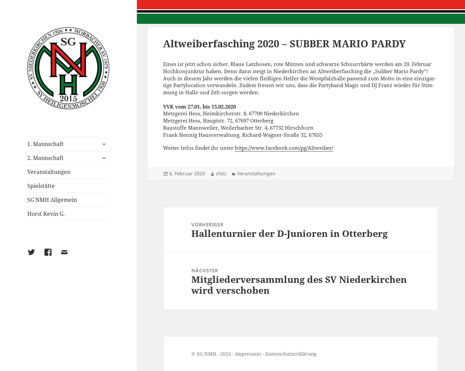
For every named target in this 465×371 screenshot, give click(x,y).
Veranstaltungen (48, 172)
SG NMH (206, 354)
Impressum (248, 354)
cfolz (221, 173)
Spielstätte (41, 186)
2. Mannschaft (45, 158)
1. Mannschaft (45, 144)
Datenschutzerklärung (291, 354)
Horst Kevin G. (46, 213)
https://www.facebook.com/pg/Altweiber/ (284, 147)
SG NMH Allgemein (52, 200)
